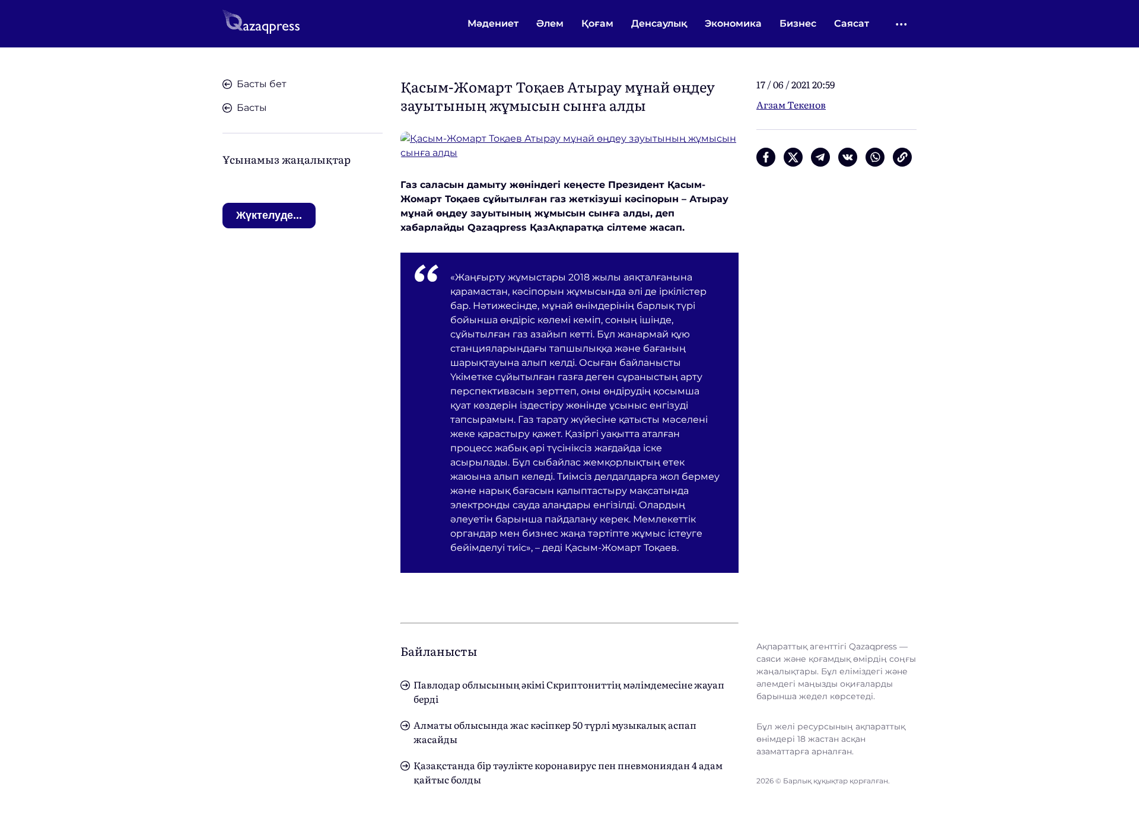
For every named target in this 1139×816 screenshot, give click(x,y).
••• (902, 24)
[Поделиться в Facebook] (765, 157)
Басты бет (262, 84)
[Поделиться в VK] (847, 157)
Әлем (550, 23)
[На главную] (261, 23)
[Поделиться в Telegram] (820, 157)
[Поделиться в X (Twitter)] (793, 157)
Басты (252, 107)
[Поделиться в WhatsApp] (875, 157)
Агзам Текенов (791, 104)
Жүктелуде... (269, 215)
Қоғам (597, 23)
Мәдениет (492, 23)
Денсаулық (659, 23)
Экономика (733, 23)
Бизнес (798, 23)
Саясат (851, 23)
